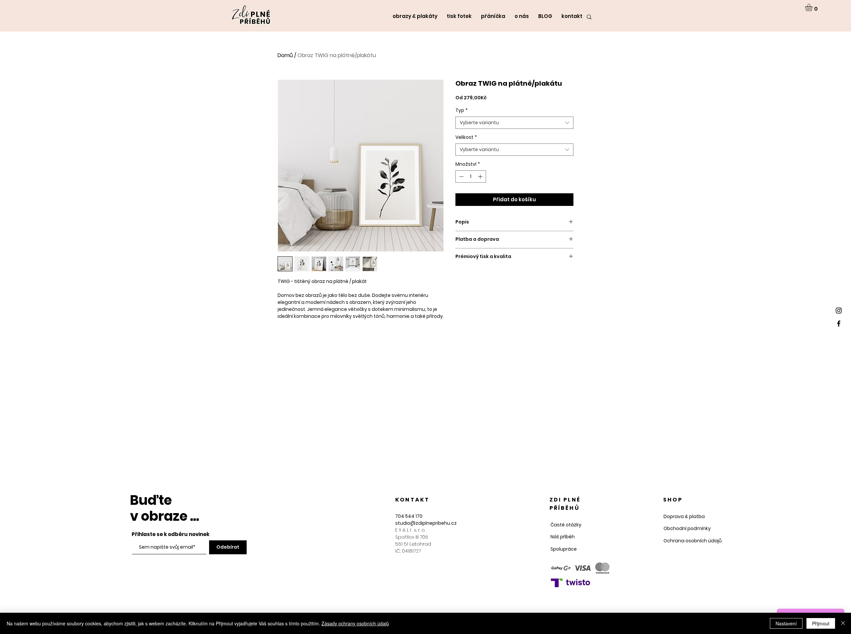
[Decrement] (460, 176)
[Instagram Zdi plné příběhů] (839, 311)
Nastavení (786, 623)
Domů (285, 55)
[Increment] (481, 176)
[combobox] (514, 123)
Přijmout (820, 623)
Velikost (466, 137)
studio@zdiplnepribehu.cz (426, 523)
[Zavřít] (843, 623)
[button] (813, 7)
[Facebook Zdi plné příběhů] (839, 323)
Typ (461, 110)
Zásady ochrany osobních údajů (355, 623)
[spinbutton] (471, 176)
